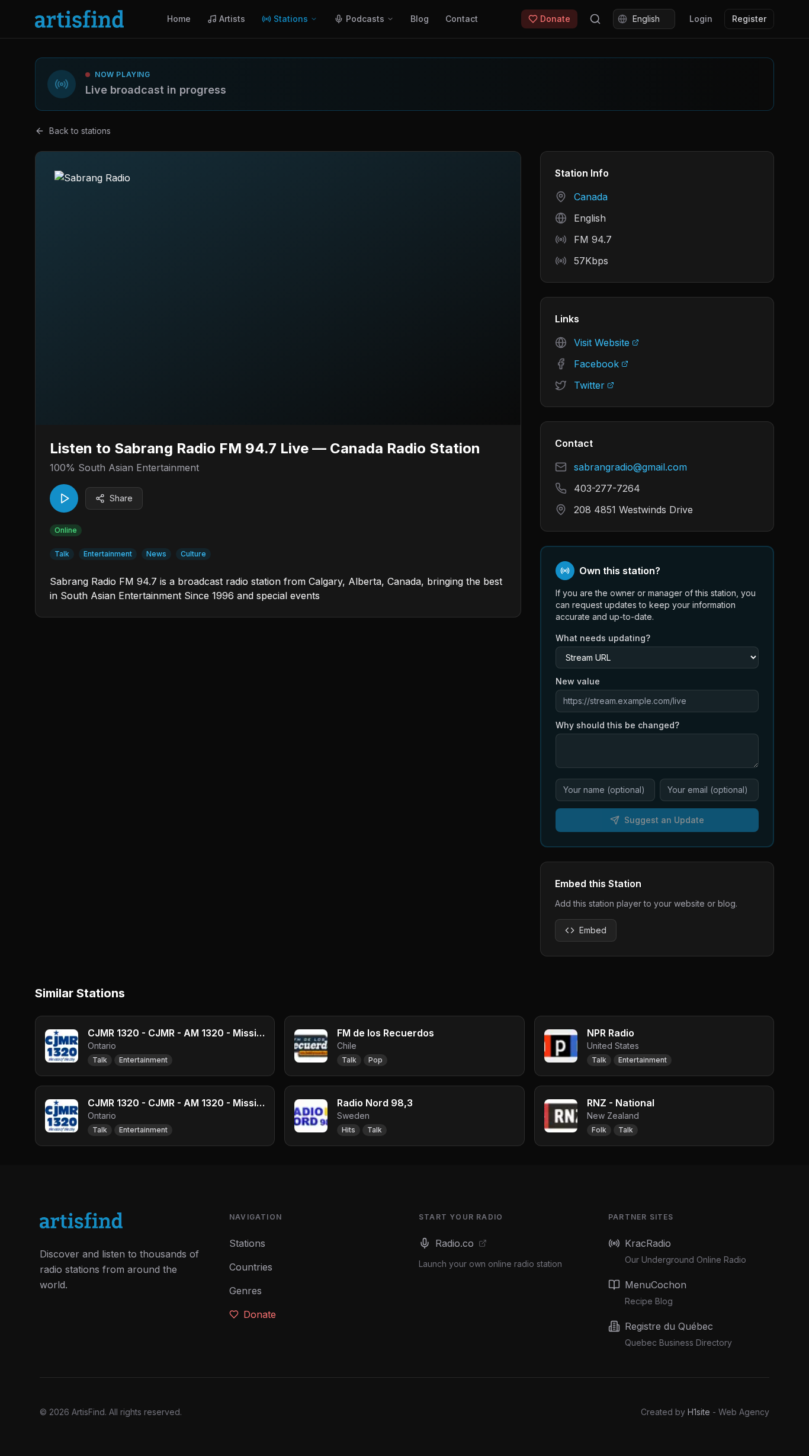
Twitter (589, 385)
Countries (250, 1267)
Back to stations (80, 131)
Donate (555, 19)
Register (749, 19)
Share (121, 498)
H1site (699, 1412)
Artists (232, 19)
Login (700, 19)
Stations (291, 19)
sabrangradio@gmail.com (630, 467)
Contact (461, 19)
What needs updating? (603, 638)
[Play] (64, 498)
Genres (245, 1291)
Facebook (596, 364)
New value (578, 681)
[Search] (595, 19)
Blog (419, 19)
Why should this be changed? (617, 725)
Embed (592, 930)
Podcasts (365, 19)
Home (179, 19)
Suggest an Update (664, 820)
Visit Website (602, 342)
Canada (591, 197)
